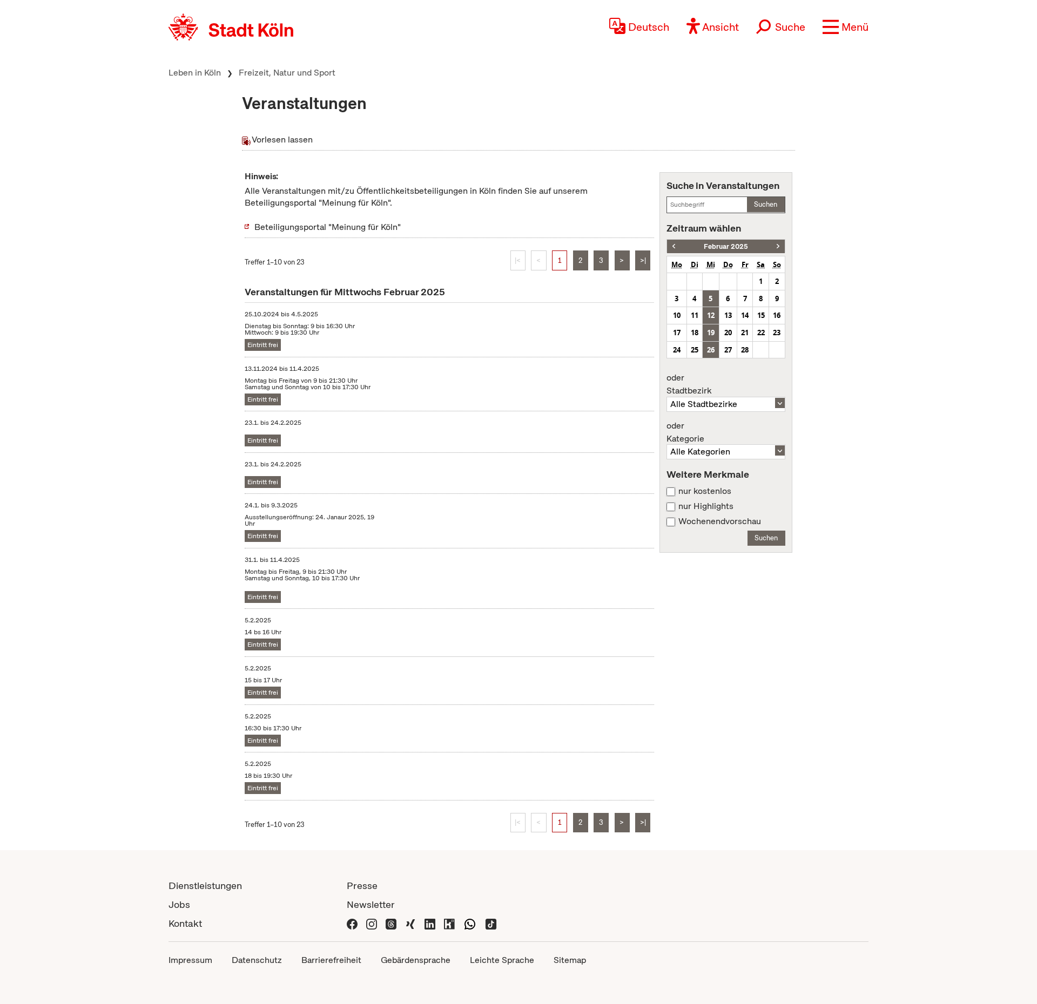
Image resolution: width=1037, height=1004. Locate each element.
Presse (362, 885)
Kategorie (685, 432)
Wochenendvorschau (719, 521)
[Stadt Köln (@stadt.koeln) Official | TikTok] (491, 923)
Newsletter (371, 904)
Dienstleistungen (205, 885)
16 (776, 315)
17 (677, 332)
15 (761, 315)
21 (745, 332)
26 (711, 350)
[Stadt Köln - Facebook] (352, 923)
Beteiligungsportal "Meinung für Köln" (327, 227)
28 (745, 350)
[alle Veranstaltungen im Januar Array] (674, 246)
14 (745, 315)
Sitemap (570, 960)
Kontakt (185, 923)
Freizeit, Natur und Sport (287, 72)
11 (694, 315)
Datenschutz (257, 960)
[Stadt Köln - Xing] (410, 923)
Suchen (765, 204)
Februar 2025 (726, 246)
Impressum (190, 960)
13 (728, 315)
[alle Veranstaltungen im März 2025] (778, 246)
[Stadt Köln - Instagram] (371, 923)
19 (711, 332)
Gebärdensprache (415, 960)
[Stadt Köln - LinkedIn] (430, 923)
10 (677, 315)
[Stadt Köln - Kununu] (449, 923)
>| (643, 260)
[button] (845, 26)
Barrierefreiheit (331, 960)
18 (694, 332)
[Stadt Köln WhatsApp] (469, 923)
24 (677, 350)
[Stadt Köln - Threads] (391, 923)
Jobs (179, 904)
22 (761, 332)
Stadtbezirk (688, 384)
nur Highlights (705, 506)
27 (728, 350)
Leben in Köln (195, 72)
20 (728, 332)
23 (776, 332)
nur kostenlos (704, 491)
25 (694, 350)
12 (711, 315)
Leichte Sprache (502, 960)
